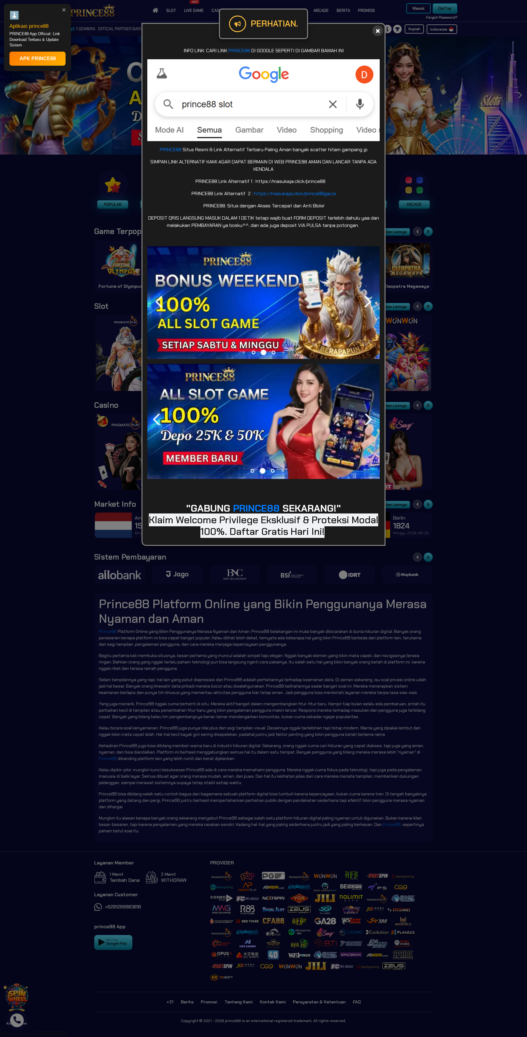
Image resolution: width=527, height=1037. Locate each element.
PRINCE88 (239, 50)
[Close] (377, 30)
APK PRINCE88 (38, 58)
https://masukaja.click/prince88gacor (295, 193)
